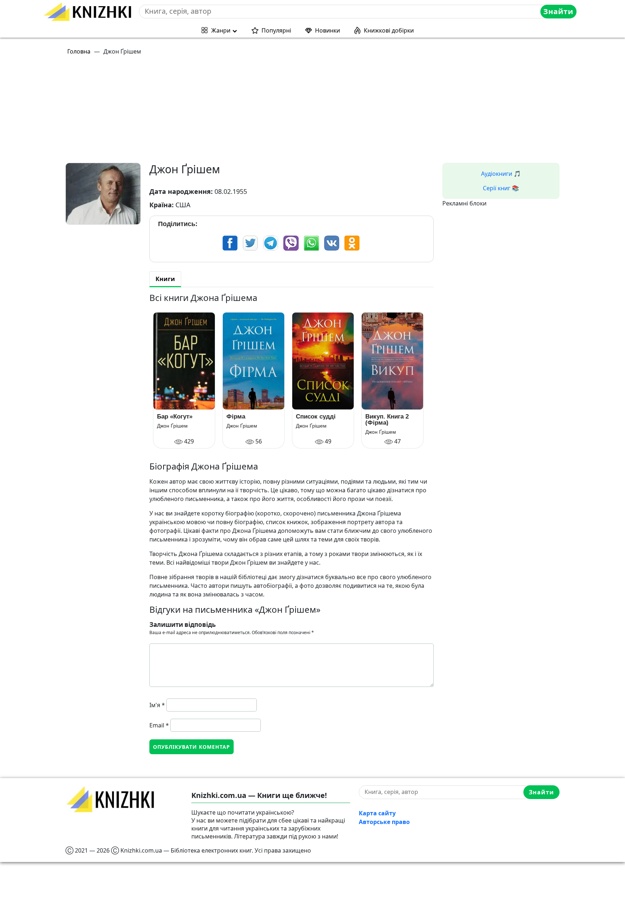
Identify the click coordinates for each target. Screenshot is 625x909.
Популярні (276, 30)
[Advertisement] (282, 112)
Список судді (316, 416)
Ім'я (157, 705)
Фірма (235, 416)
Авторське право (384, 822)
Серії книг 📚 (501, 188)
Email (159, 725)
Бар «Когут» (174, 416)
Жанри (220, 30)
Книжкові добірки (389, 30)
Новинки (327, 30)
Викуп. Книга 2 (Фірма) (387, 419)
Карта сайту (377, 813)
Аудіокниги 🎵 (501, 174)
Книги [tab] (165, 279)
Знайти (558, 11)
